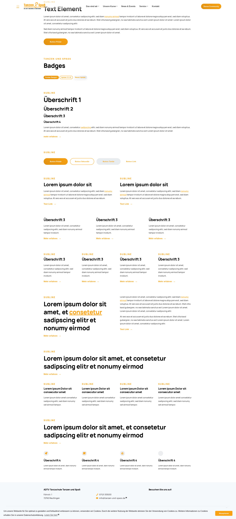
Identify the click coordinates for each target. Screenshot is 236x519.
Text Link (48, 204)
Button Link (131, 161)
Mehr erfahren (50, 238)
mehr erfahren (51, 136)
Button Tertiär (108, 161)
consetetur (85, 312)
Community (211, 6)
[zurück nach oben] (226, 505)
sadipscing (86, 127)
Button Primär (55, 42)
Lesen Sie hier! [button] (51, 515)
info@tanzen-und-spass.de (112, 498)
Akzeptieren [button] (224, 513)
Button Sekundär (82, 161)
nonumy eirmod (111, 16)
